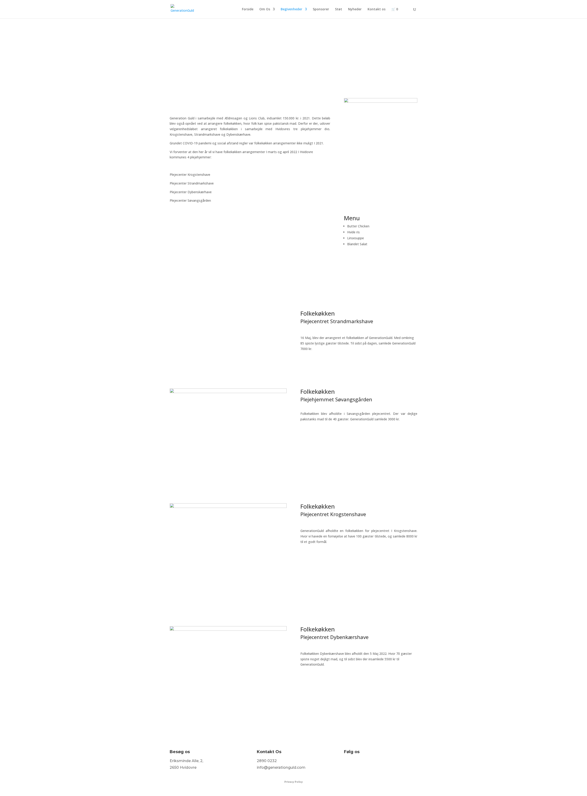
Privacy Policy (293, 781)
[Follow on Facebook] (347, 764)
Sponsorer (321, 9)
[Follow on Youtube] (376, 764)
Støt (338, 9)
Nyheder (355, 9)
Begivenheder (291, 9)
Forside (247, 9)
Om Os (264, 9)
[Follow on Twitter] (357, 764)
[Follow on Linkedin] (367, 764)
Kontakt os (376, 9)
